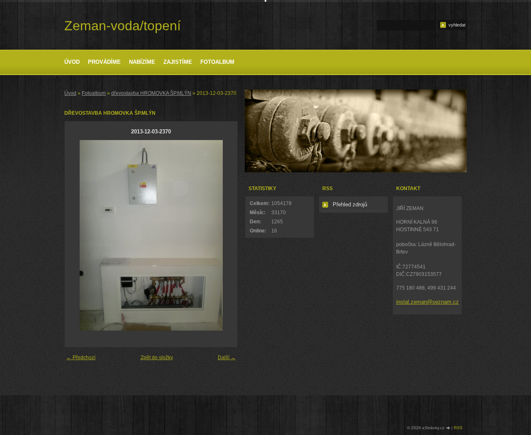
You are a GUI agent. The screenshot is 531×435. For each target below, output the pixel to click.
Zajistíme (177, 62)
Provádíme (104, 62)
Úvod (72, 62)
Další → (227, 357)
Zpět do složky (157, 357)
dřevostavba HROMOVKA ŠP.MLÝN (151, 93)
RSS (458, 427)
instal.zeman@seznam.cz (427, 302)
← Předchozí (80, 357)
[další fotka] (223, 235)
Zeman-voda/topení (122, 25)
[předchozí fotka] (78, 235)
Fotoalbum (217, 62)
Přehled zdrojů (350, 204)
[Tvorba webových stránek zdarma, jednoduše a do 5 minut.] (448, 428)
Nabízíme (142, 62)
